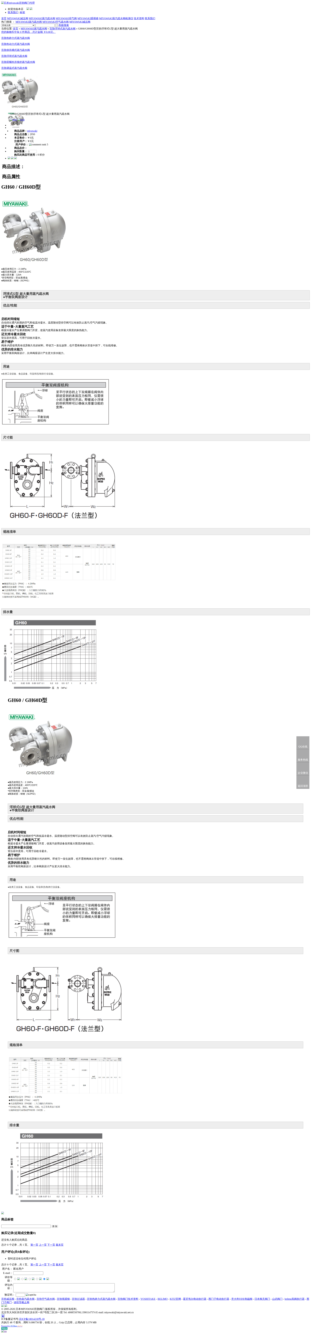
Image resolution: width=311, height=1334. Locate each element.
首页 (3, 18)
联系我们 (13, 12)
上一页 (43, 1244)
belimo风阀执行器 (295, 1299)
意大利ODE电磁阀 (241, 1299)
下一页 (51, 1244)
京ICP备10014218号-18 (32, 1319)
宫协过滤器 (78, 1299)
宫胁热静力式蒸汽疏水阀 (15, 38)
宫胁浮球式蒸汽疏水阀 (62, 28)
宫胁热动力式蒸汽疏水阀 (15, 44)
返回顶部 (303, 786)
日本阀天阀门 (262, 1299)
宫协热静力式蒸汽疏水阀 (101, 1299)
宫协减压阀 (7, 1299)
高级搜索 (63, 25)
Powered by (11, 1326)
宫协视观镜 (63, 1299)
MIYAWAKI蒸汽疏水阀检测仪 (116, 18)
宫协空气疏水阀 (46, 1299)
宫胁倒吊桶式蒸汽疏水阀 (15, 50)
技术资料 (139, 18)
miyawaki (32, 130)
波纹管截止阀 (21, 1302)
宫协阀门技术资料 (128, 1299)
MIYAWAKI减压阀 (17, 18)
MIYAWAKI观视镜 (87, 18)
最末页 (59, 1244)
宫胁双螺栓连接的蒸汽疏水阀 (18, 62)
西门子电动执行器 (218, 1299)
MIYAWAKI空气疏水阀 (55, 21)
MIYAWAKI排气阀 (66, 18)
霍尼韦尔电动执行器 (194, 1299)
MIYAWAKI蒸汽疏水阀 (42, 18)
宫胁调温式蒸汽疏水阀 (14, 68)
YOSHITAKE (148, 1299)
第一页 (34, 1244)
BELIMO (163, 1299)
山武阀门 (277, 1299)
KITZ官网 (175, 1299)
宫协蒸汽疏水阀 (25, 1299)
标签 (22, 12)
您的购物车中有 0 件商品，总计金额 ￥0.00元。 (28, 32)
